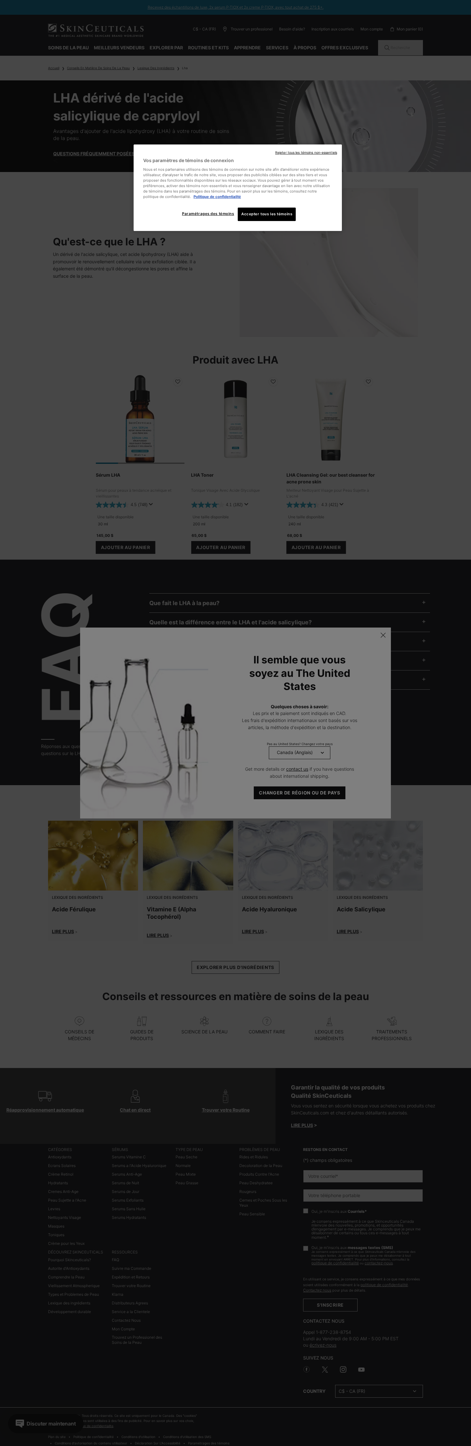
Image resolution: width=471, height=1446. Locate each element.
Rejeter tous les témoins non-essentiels (306, 153)
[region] (238, 187)
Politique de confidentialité (217, 196)
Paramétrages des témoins (208, 213)
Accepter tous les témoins (266, 214)
